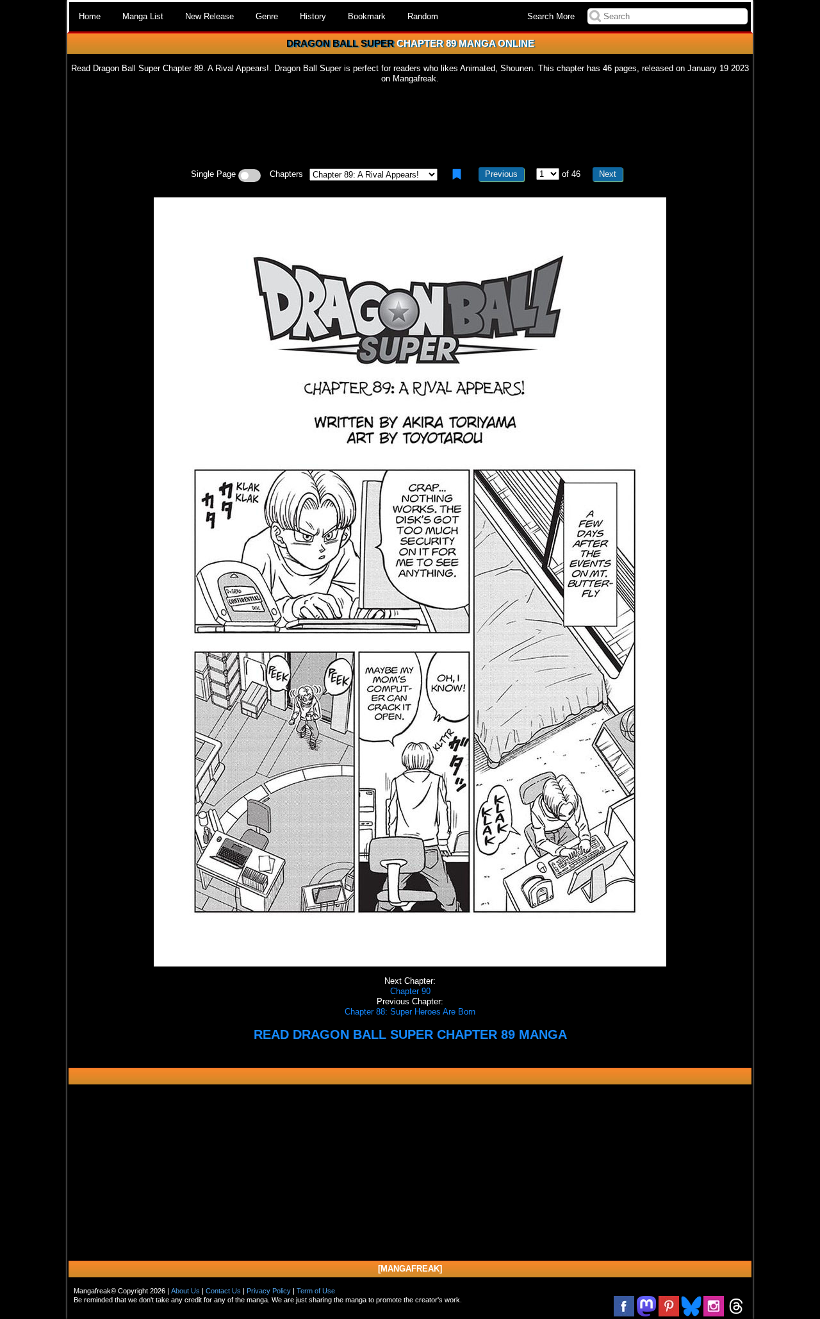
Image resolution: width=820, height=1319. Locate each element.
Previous (501, 174)
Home (90, 16)
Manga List (142, 16)
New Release (209, 16)
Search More (551, 16)
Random (422, 16)
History (313, 16)
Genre (267, 16)
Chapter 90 (410, 991)
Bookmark (367, 16)
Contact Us (223, 1291)
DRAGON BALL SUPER (340, 43)
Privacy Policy (269, 1291)
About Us (185, 1291)
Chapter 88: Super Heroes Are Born (410, 1011)
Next (607, 174)
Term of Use (316, 1291)
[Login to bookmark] (456, 174)
